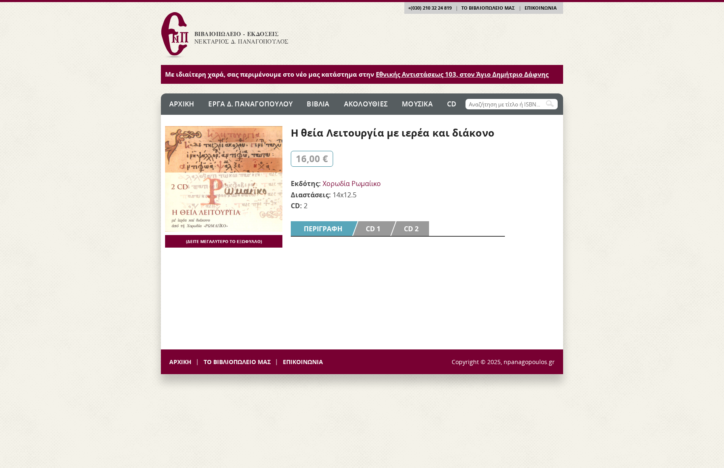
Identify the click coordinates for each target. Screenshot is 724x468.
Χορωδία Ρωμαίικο (352, 183)
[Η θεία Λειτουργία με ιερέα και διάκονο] (223, 229)
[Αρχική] (174, 57)
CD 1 (373, 228)
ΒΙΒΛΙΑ (318, 104)
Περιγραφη (328, 228)
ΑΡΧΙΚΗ (180, 362)
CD (451, 104)
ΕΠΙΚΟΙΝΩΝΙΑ (541, 8)
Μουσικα (417, 104)
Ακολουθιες (366, 104)
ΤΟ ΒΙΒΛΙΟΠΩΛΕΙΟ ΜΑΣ (488, 8)
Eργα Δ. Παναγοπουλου (250, 104)
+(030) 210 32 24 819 (430, 8)
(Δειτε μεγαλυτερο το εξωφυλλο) (224, 241)
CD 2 (411, 228)
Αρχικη (181, 104)
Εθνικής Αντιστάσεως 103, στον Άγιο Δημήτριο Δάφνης (462, 74)
